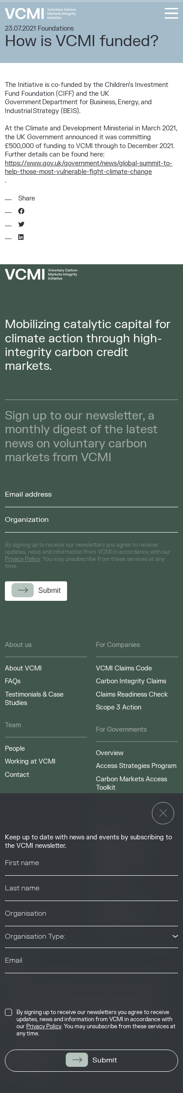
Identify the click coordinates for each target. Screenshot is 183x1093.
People (15, 748)
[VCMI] (40, 13)
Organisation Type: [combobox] (35, 936)
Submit (104, 1060)
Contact (17, 775)
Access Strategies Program (136, 766)
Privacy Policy (43, 1026)
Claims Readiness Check (132, 694)
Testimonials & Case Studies (34, 699)
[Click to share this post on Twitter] (21, 224)
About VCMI (23, 668)
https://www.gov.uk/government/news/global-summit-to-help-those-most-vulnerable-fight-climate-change (88, 168)
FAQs (12, 681)
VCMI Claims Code (124, 668)
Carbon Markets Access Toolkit (131, 784)
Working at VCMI (30, 761)
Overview (109, 753)
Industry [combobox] (18, 983)
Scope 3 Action (118, 707)
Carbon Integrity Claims (131, 681)
